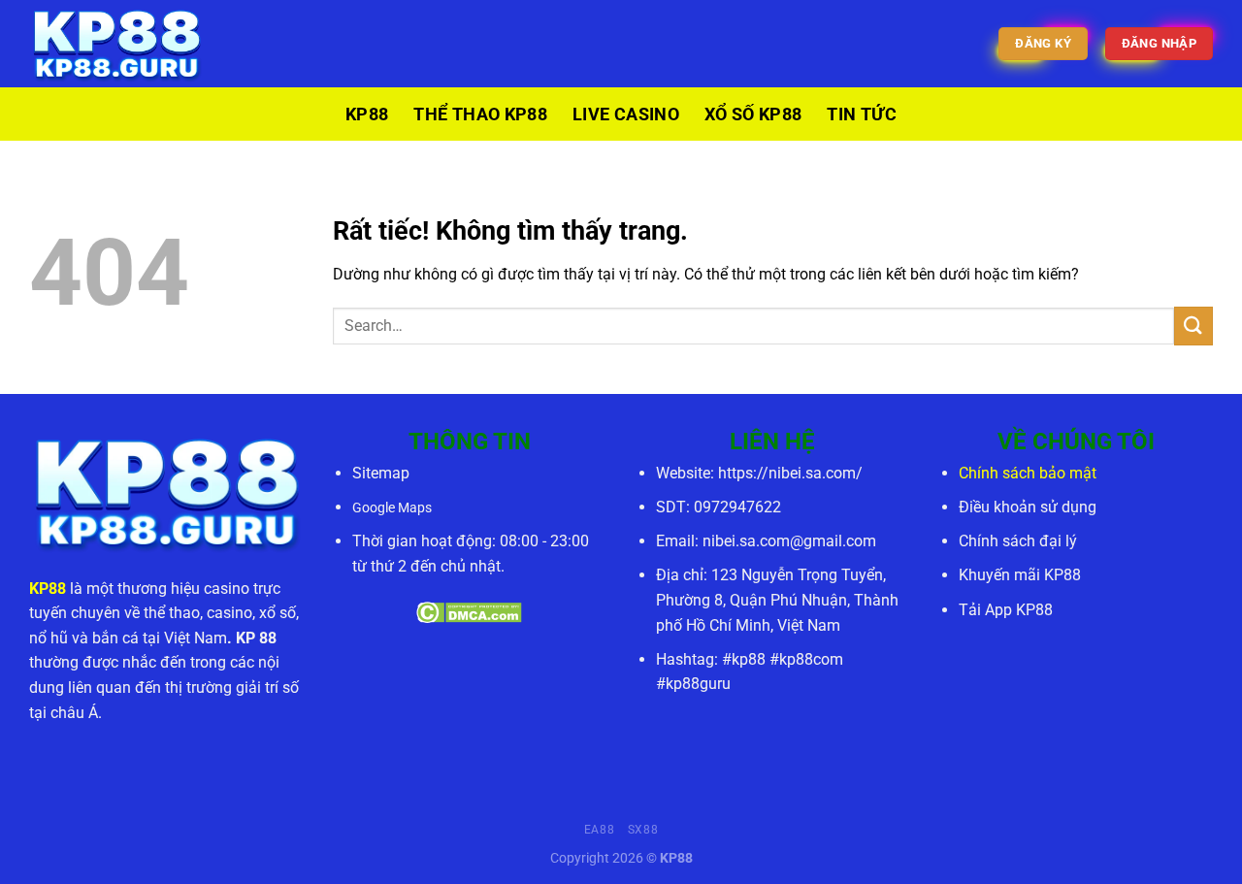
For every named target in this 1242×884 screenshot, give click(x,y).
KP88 (366, 114)
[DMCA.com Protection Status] (469, 611)
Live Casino (625, 114)
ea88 (599, 829)
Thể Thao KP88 (480, 114)
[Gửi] (1193, 325)
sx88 (643, 829)
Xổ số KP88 (753, 114)
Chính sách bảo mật (1027, 473)
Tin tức (861, 114)
